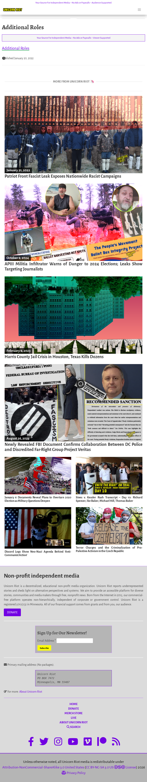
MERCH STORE (73, 713)
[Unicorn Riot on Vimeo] (87, 742)
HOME (73, 704)
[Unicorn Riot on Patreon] (102, 742)
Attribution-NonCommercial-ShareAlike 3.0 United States (43, 767)
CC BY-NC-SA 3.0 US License (111, 767)
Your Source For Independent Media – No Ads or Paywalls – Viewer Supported (73, 38)
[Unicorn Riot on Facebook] (31, 742)
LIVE (73, 717)
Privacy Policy (76, 773)
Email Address (46, 640)
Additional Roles (15, 48)
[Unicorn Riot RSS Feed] (116, 742)
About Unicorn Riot (30, 691)
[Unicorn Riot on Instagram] (58, 742)
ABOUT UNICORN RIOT (74, 722)
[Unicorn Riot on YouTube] (73, 742)
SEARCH (75, 727)
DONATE (12, 612)
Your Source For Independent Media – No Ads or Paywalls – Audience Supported (73, 3)
